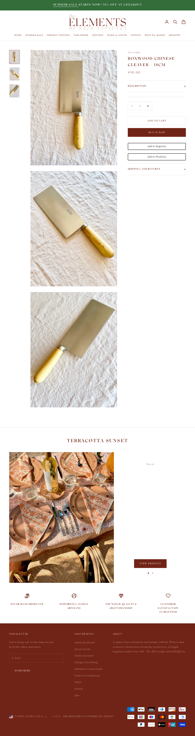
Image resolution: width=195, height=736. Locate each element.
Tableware (81, 35)
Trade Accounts (84, 655)
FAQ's (77, 682)
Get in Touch (82, 649)
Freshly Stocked (58, 35)
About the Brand (84, 642)
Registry (175, 35)
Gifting (136, 35)
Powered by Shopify (100, 716)
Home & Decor (117, 35)
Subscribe (22, 670)
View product (150, 563)
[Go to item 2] (14, 74)
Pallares (134, 52)
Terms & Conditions (87, 675)
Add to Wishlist (156, 157)
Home (18, 35)
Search (78, 689)
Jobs (76, 695)
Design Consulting (86, 662)
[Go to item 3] (14, 91)
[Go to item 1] (14, 57)
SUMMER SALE (65, 5)
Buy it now (156, 132)
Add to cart (157, 120)
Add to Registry (156, 146)
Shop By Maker (155, 35)
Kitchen (97, 35)
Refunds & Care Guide (88, 669)
